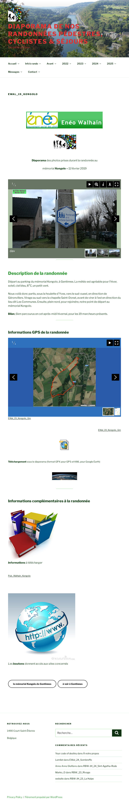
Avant (50, 63)
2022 (65, 63)
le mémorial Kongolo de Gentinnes (32, 683)
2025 (110, 63)
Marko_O (60, 772)
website (59, 778)
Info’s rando (31, 63)
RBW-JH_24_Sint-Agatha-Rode (100, 766)
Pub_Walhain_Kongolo (19, 575)
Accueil (12, 63)
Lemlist (59, 759)
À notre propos (91, 753)
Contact (32, 71)
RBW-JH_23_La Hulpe (82, 778)
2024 (95, 63)
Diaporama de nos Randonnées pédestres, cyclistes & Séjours (55, 34)
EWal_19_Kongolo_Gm (19, 418)
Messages (13, 71)
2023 (80, 63)
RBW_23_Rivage (81, 772)
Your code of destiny (66, 753)
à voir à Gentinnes (72, 683)
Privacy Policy (14, 797)
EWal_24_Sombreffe (80, 759)
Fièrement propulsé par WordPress (43, 797)
